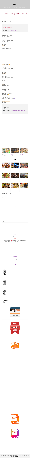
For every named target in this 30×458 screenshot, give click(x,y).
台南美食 (17, 7)
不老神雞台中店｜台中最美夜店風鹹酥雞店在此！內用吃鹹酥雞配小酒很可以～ (15, 154)
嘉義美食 (4, 280)
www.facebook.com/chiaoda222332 (11, 30)
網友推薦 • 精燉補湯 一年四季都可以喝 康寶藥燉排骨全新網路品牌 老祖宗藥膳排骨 (15, 180)
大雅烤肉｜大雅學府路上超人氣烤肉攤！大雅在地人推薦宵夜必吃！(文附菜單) (6, 170)
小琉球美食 (4, 291)
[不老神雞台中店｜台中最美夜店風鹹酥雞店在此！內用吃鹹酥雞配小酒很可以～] (15, 150)
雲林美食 (4, 279)
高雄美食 (4, 284)
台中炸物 (10, 193)
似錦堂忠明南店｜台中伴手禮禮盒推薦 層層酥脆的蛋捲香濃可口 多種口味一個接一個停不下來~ (24, 154)
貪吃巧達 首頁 (6, 7)
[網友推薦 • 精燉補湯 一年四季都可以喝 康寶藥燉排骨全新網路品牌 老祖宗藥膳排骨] (15, 175)
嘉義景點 (4, 281)
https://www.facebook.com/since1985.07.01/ (18, 110)
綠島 (4, 293)
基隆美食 (20, 7)
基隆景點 (4, 271)
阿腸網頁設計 (17, 456)
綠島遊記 (23, 7)
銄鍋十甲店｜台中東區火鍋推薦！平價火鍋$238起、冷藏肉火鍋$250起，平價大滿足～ (24, 170)
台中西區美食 (3, 193)
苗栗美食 (4, 274)
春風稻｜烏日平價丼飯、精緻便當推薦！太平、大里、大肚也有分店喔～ (15, 170)
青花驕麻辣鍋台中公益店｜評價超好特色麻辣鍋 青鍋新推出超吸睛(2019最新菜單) (6, 180)
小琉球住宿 (4, 292)
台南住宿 (4, 283)
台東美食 (4, 290)
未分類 (4, 302)
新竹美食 (4, 273)
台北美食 (13, 7)
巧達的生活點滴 (5, 300)
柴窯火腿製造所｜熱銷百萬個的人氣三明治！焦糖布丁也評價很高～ (24, 190)
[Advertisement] (15, 58)
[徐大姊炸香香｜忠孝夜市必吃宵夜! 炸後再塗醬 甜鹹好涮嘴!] (6, 150)
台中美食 (10, 7)
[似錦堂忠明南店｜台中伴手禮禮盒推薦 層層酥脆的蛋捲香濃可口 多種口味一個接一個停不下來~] (24, 150)
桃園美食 (4, 272)
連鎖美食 (4, 294)
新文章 (4, 301)
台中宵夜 (7, 193)
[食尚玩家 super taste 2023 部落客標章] (15, 328)
